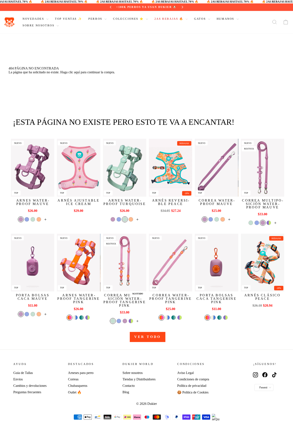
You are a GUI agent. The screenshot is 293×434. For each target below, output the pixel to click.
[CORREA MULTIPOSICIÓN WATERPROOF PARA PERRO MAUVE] (262, 167)
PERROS (95, 18)
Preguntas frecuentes (27, 392)
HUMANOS (226, 18)
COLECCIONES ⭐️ (129, 18)
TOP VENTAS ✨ (68, 18)
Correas (73, 379)
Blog (125, 392)
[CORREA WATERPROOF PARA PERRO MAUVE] (216, 167)
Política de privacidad (191, 385)
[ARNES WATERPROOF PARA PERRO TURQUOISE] (124, 167)
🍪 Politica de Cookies (192, 392)
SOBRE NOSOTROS (39, 25)
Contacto (128, 385)
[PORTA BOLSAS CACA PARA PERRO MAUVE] (32, 262)
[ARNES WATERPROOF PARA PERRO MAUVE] (32, 167)
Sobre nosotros (132, 373)
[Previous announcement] (110, 7)
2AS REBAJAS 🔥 (169, 18)
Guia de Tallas (23, 373)
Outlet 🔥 (75, 392)
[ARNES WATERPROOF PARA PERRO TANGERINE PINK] (78, 262)
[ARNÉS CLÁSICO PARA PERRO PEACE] (262, 262)
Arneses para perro (81, 373)
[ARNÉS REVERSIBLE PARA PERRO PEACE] (170, 167)
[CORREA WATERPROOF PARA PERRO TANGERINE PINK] (170, 262)
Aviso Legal (185, 373)
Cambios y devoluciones (30, 385)
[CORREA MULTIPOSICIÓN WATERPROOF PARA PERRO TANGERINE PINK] (124, 262)
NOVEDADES (34, 18)
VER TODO (147, 337)
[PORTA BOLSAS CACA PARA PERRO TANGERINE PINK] (216, 262)
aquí (77, 72)
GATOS (200, 18)
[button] (21, 219)
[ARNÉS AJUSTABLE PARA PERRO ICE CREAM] (78, 167)
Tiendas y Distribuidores (139, 379)
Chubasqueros (77, 385)
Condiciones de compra (193, 379)
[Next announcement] (182, 7)
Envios (18, 379)
